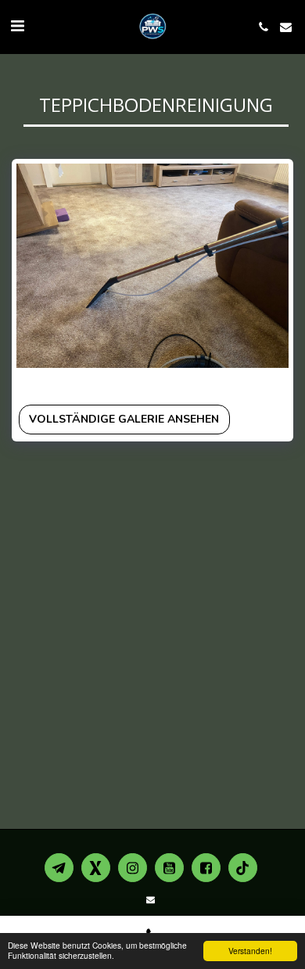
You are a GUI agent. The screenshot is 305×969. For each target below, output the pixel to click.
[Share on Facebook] (145, 383)
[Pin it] (184, 383)
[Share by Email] (222, 383)
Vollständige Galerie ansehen (124, 419)
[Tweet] (165, 383)
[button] (17, 26)
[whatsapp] (242, 383)
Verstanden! (250, 950)
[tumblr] (203, 383)
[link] (260, 383)
